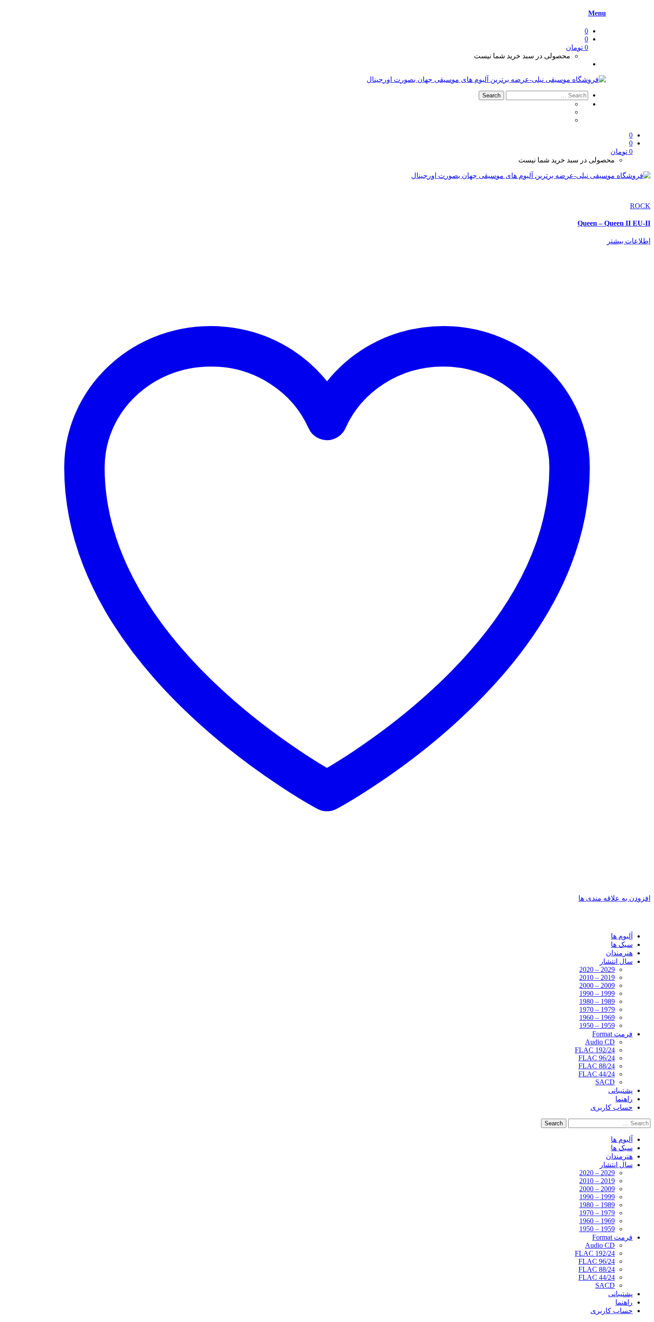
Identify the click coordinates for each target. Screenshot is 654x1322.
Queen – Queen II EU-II (613, 223)
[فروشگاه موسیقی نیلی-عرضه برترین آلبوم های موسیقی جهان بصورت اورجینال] (486, 79)
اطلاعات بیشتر (628, 241)
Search (491, 95)
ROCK (640, 206)
